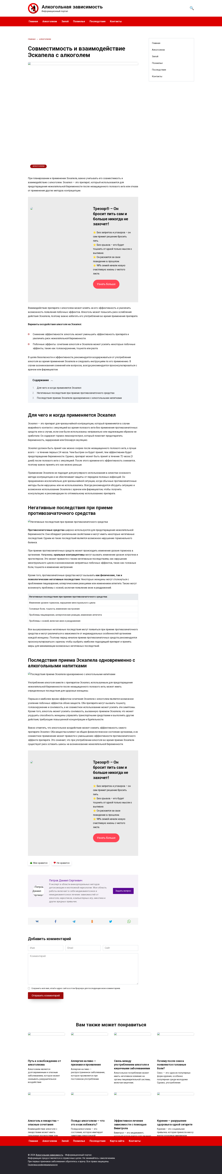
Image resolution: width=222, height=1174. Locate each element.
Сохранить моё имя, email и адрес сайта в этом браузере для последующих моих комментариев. (76, 988)
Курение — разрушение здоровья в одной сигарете (174, 1122)
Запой (65, 21)
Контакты (116, 21)
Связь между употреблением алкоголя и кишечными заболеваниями (132, 1064)
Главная (33, 21)
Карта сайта (117, 1141)
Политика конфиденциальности (43, 1165)
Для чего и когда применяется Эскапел (59, 387)
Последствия (97, 21)
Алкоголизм (49, 21)
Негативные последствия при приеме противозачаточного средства (75, 393)
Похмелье (79, 21)
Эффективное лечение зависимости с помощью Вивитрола (130, 1124)
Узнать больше (106, 284)
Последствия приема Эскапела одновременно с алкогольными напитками (79, 398)
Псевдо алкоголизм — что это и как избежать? (88, 1122)
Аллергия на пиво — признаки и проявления (86, 1062)
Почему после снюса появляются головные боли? (171, 1064)
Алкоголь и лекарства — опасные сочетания (43, 1122)
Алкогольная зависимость (72, 7)
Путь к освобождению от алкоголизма (44, 1062)
